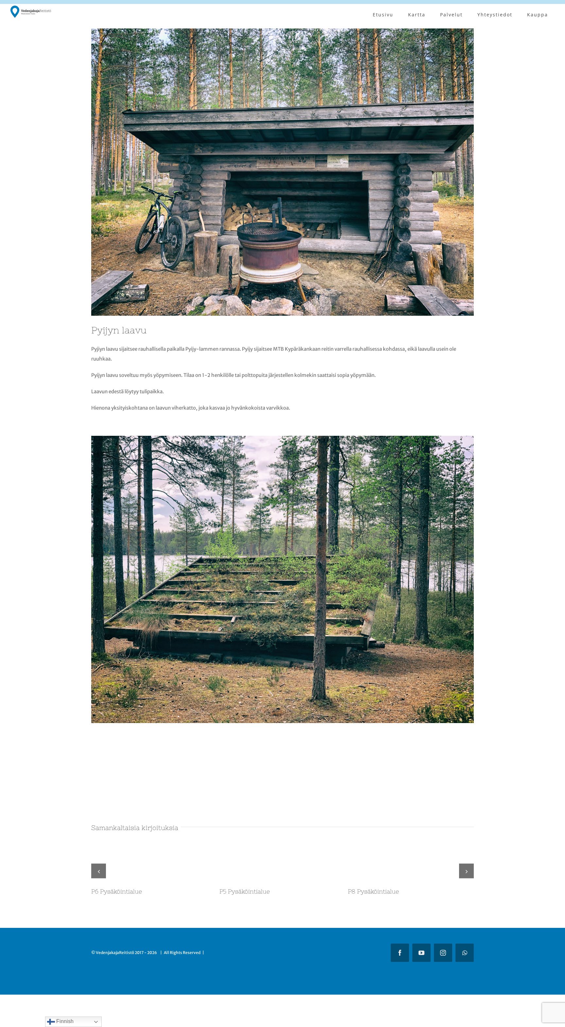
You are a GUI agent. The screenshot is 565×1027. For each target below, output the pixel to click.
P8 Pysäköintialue (373, 891)
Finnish (64, 1021)
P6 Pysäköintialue (116, 891)
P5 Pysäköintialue (244, 891)
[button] (98, 865)
